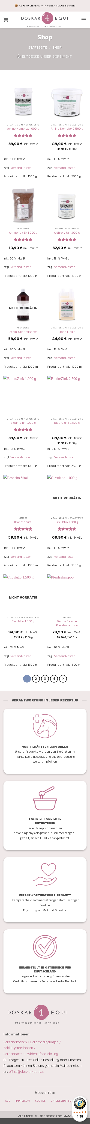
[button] (5, 20)
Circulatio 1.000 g (67, 522)
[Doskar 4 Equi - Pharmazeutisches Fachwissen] (45, 20)
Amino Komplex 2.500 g (67, 129)
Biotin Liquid (66, 332)
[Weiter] (63, 679)
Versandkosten (21, 168)
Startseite (37, 47)
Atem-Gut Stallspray (23, 332)
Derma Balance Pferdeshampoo (67, 624)
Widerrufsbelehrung (42, 1054)
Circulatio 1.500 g (23, 622)
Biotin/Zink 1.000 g (23, 423)
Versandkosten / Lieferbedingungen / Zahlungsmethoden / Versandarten (32, 1048)
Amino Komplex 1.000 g (23, 129)
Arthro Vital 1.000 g (67, 233)
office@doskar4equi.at (26, 1071)
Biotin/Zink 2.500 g (67, 423)
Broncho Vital (23, 522)
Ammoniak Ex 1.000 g (23, 233)
